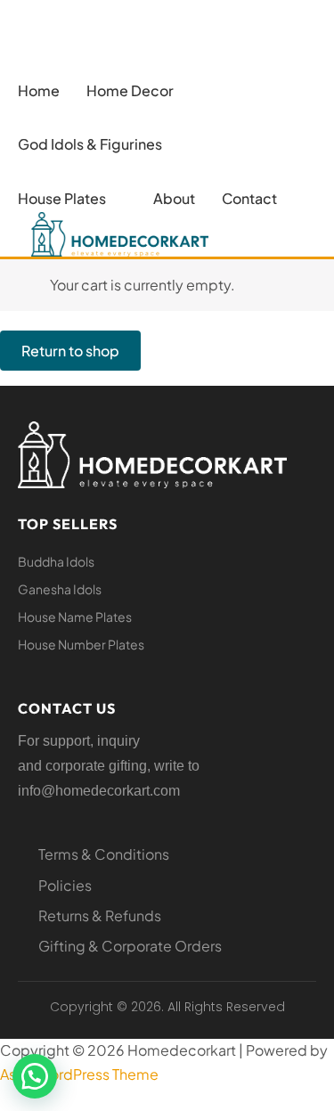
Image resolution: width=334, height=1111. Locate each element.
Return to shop (70, 350)
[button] (140, 91)
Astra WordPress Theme (79, 1074)
